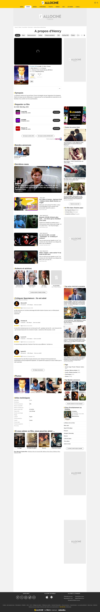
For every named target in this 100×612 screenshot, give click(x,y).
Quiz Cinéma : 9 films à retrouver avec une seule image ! (73, 162)
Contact (4, 605)
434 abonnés (23, 304)
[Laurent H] (16, 337)
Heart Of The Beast (68, 428)
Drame (49, 66)
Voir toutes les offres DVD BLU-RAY (45, 135)
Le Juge (19, 448)
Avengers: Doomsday (69, 433)
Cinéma (28, 6)
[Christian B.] (16, 321)
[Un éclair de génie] (31, 440)
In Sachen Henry (71, 212)
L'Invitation (74, 411)
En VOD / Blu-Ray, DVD (21, 107)
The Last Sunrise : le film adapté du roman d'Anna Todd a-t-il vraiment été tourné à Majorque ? (73, 143)
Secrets (44, 448)
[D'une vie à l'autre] (56, 440)
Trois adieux (66, 441)
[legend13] (16, 352)
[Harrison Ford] (19, 277)
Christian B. (24, 320)
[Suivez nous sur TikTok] (30, 597)
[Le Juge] (19, 440)
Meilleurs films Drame (48, 451)
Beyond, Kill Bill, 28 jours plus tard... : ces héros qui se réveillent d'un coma (50, 218)
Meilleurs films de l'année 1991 (35, 451)
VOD (63, 6)
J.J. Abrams (43, 68)
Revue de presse (65, 605)
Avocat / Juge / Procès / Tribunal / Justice (74, 367)
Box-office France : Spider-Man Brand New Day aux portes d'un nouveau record (74, 179)
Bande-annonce (75, 416)
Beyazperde (67, 598)
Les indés (70, 6)
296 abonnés (23, 353)
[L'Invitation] (67, 415)
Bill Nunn (50, 69)
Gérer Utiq (90, 605)
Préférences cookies (46, 605)
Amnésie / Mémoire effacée (72, 370)
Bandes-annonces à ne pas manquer (75, 403)
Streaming (43, 6)
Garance (66, 436)
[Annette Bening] (31, 277)
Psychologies (69, 374)
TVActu (51, 6)
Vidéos (57, 6)
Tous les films (24, 27)
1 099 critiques (30, 353)
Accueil (16, 27)
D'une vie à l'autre (56, 448)
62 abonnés (23, 338)
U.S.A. (30, 400)
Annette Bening (43, 69)
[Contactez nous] (34, 597)
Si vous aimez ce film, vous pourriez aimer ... (35, 431)
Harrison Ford (35, 69)
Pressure (66, 430)
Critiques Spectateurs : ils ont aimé (30, 298)
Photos (18, 376)
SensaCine (77, 596)
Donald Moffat (56, 285)
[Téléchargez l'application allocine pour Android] (52, 597)
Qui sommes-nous (10, 605)
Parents (68, 376)
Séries (35, 6)
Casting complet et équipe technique (38, 292)
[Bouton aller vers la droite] (84, 35)
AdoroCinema (78, 598)
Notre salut (66, 425)
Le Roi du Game (67, 438)
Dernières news (22, 164)
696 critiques (29, 322)
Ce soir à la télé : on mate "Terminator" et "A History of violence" (48, 236)
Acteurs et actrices (23, 268)
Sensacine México (72, 600)
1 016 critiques (30, 338)
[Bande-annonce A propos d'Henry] (21, 75)
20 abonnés (23, 322)
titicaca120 (24, 303)
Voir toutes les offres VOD (28, 135)
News (21, 6)
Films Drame (30, 27)
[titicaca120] (16, 303)
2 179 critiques (30, 304)
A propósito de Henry (72, 214)
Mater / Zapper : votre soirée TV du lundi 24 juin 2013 (50, 253)
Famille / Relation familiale (72, 372)
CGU (28, 605)
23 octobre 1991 (33, 66)
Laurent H (23, 337)
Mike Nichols (34, 68)
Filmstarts (66, 596)
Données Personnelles (56, 605)
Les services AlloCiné (82, 605)
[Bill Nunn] (44, 277)
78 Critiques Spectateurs (38, 370)
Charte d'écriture (73, 605)
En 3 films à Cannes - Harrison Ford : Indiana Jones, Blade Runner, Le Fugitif (50, 201)
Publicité (23, 605)
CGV (31, 605)
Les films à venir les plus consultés (75, 448)
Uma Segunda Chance (71, 210)
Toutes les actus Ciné (74, 203)
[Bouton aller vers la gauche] (82, 35)
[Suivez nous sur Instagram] (26, 597)
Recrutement (18, 605)
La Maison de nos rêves (69, 422)
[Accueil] (50, 3)
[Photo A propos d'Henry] (22, 385)
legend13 (23, 351)
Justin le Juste (67, 443)
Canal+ (78, 6)
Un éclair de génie (31, 448)
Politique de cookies (37, 605)
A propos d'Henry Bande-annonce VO (20, 157)
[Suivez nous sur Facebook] (18, 597)
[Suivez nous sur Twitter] (22, 597)
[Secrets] (44, 440)
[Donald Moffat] (56, 277)
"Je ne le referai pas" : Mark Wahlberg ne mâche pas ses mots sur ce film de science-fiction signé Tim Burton (75, 321)
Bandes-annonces (23, 145)
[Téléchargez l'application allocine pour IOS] (48, 597)
